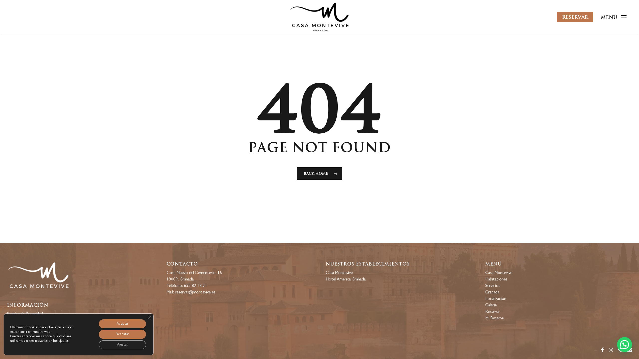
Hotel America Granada (346, 279)
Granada (492, 292)
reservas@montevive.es (195, 292)
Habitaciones (496, 279)
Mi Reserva (494, 318)
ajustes (64, 341)
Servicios (492, 286)
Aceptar (122, 324)
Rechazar (122, 334)
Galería (491, 305)
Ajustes (122, 345)
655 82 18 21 (195, 286)
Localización (495, 299)
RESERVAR (575, 17)
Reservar (492, 312)
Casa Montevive (339, 273)
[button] (624, 344)
